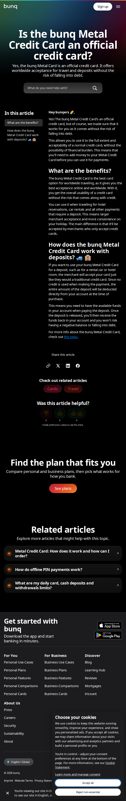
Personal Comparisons (21, 686)
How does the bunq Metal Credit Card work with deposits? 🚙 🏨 (23, 135)
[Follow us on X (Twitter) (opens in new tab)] (58, 365)
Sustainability (14, 733)
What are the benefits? (22, 123)
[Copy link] (48, 365)
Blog (88, 662)
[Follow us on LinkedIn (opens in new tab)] (68, 365)
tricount (91, 694)
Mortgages (93, 686)
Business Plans (55, 670)
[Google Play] (108, 635)
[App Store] (109, 625)
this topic (71, 337)
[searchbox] (56, 88)
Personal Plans (15, 670)
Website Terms (24, 780)
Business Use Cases (59, 662)
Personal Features (17, 678)
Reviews (91, 678)
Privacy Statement (46, 780)
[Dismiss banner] (7, 793)
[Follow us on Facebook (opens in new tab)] (77, 365)
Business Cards (55, 694)
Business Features (58, 678)
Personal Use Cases (18, 662)
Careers (10, 717)
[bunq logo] (10, 6)
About (8, 741)
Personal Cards (15, 694)
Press (8, 710)
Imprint (8, 780)
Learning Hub (95, 670)
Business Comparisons (61, 686)
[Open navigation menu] (118, 7)
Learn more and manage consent (77, 774)
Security (10, 725)
